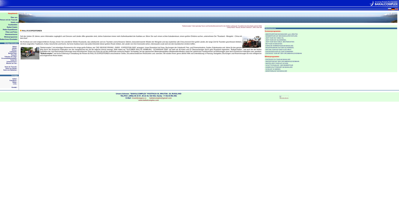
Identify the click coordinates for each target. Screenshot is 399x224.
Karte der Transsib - (11, 67)
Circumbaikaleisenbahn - (9, 58)
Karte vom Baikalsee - (10, 70)
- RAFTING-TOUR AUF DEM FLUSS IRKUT (278, 49)
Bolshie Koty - (12, 53)
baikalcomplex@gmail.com (160, 98)
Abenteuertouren (11, 34)
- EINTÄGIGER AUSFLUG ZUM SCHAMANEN (279, 51)
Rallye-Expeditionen (10, 29)
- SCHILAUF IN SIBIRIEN (272, 69)
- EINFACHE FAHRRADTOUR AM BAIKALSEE (279, 46)
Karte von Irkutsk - (11, 68)
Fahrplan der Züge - (11, 56)
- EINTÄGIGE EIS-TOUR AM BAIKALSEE (277, 59)
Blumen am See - (11, 63)
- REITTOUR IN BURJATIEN (273, 44)
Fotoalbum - (13, 80)
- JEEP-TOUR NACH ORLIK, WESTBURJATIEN (279, 42)
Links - (15, 84)
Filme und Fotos (11, 32)
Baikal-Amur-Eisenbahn (8, 39)
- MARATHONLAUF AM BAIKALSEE (276, 71)
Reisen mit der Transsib (8, 20)
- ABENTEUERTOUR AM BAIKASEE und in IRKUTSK (281, 34)
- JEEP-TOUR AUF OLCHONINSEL (275, 40)
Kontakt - (14, 87)
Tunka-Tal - (13, 60)
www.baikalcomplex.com (148, 100)
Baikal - (15, 46)
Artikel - (14, 79)
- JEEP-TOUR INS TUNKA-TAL (274, 38)
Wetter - (14, 82)
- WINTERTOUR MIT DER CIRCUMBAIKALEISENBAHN (282, 61)
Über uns (14, 17)
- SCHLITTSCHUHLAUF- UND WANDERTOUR (279, 65)
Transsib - (14, 55)
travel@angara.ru (139, 98)
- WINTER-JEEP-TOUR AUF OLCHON (276, 63)
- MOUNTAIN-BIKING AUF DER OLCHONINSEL (279, 47)
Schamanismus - (12, 61)
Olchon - (14, 50)
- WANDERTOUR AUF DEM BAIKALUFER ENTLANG (281, 36)
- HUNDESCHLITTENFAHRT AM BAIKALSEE (279, 67)
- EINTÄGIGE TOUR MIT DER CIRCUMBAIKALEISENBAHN (283, 53)
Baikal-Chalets (12, 27)
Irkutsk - (14, 48)
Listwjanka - (13, 51)
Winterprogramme (10, 37)
